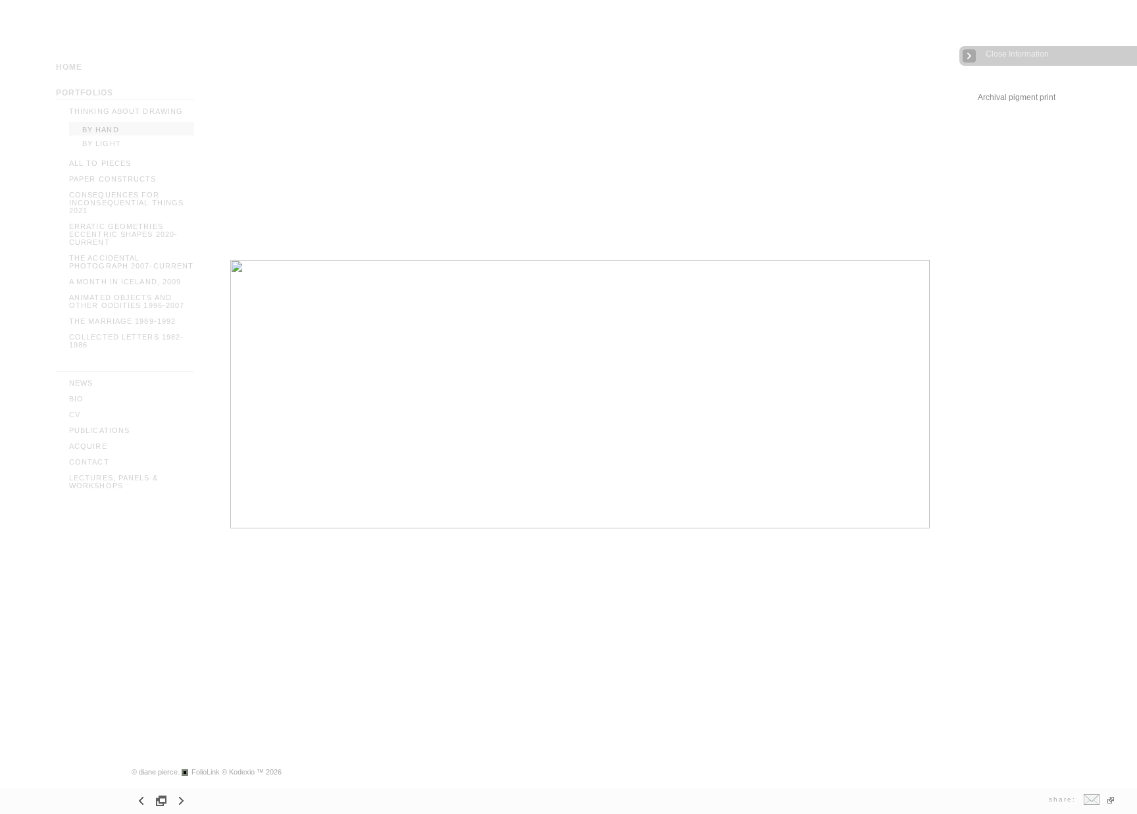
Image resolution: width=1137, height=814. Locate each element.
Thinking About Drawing (126, 111)
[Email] (1091, 802)
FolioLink (205, 772)
